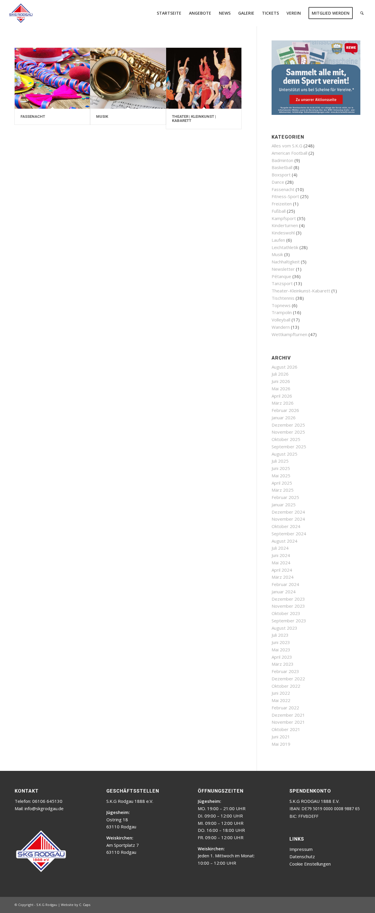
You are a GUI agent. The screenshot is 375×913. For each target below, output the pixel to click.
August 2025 (284, 454)
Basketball (282, 167)
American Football (289, 153)
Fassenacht (283, 189)
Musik (277, 254)
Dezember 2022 (288, 679)
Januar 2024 (284, 592)
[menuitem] (169, 13)
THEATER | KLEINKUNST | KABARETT (194, 118)
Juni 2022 (281, 693)
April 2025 (282, 483)
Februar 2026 (285, 410)
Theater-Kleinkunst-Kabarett (301, 291)
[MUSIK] (128, 78)
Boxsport (281, 175)
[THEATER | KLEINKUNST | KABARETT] (203, 78)
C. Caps (84, 904)
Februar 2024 (285, 584)
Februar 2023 (285, 671)
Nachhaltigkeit (286, 262)
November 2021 (288, 722)
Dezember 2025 (288, 425)
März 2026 (283, 403)
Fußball (279, 211)
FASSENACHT (33, 116)
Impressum (301, 849)
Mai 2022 (281, 700)
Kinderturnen (285, 225)
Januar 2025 (284, 504)
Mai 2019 (281, 744)
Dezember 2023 (288, 599)
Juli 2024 (280, 548)
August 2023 (284, 628)
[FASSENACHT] (52, 78)
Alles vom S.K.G (287, 146)
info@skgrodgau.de (44, 808)
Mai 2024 (281, 562)
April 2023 (282, 657)
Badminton (282, 160)
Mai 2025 (281, 475)
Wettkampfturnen (289, 334)
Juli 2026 (280, 374)
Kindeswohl (283, 233)
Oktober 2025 (286, 439)
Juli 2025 (280, 461)
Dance (278, 182)
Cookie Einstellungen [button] (310, 864)
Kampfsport (284, 218)
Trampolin (282, 312)
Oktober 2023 (286, 613)
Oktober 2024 (286, 526)
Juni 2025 (281, 468)
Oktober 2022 (286, 686)
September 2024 (289, 533)
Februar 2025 (285, 497)
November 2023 (288, 606)
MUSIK (102, 116)
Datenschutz (302, 856)
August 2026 (284, 367)
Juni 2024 (281, 555)
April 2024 (282, 570)
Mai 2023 (281, 650)
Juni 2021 (281, 737)
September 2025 (289, 446)
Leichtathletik (285, 247)
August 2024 (284, 541)
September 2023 (289, 621)
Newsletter (283, 269)
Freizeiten (282, 204)
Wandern (281, 327)
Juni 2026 (281, 381)
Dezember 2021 (288, 715)
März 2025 (283, 490)
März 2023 (283, 664)
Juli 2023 (280, 635)
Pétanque (281, 276)
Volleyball (281, 320)
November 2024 (288, 519)
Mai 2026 (281, 388)
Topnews (281, 305)
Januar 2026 (284, 417)
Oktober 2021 (286, 729)
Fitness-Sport (285, 196)
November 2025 (288, 432)
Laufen (278, 240)
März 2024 (283, 577)
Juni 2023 (281, 642)
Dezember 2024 (288, 512)
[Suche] (362, 13)
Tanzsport (282, 283)
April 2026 (282, 396)
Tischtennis (283, 298)
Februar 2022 (285, 708)
